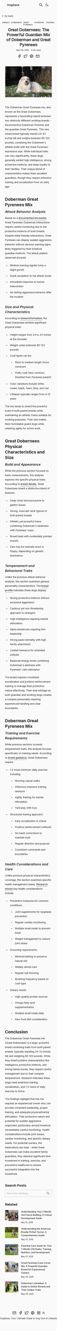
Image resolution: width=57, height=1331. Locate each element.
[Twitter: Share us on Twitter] (25, 56)
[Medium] (39, 1313)
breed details (28, 484)
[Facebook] (20, 1313)
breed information (31, 318)
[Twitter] (26, 1313)
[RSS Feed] (43, 1313)
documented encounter (32, 218)
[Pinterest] (32, 1313)
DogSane (13, 5)
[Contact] (14, 1313)
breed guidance (17, 757)
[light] (47, 5)
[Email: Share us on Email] (37, 56)
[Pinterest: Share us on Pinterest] (31, 56)
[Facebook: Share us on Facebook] (19, 56)
